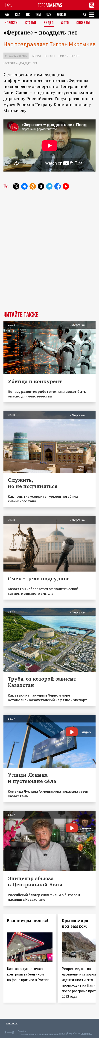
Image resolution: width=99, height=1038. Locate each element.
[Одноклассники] (32, 186)
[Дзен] (41, 186)
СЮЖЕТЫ (83, 23)
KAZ (7, 14)
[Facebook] (57, 186)
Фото (65, 23)
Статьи (30, 23)
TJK (28, 14)
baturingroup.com (48, 1034)
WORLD (61, 14)
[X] (16, 186)
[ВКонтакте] (24, 186)
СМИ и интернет (69, 56)
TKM (38, 14)
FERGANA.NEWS (50, 5)
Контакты (11, 1023)
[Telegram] (49, 186)
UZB (49, 14)
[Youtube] (66, 186)
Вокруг (36, 56)
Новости (11, 23)
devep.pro (86, 1033)
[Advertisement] (49, 248)
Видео (49, 23)
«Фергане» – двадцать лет (20, 63)
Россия (50, 56)
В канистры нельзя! (27, 920)
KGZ (17, 14)
